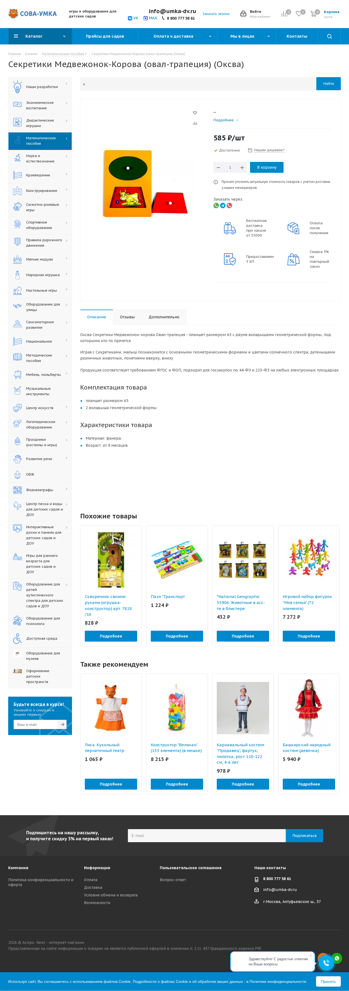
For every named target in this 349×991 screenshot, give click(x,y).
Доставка (93, 887)
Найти (328, 83)
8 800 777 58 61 (181, 18)
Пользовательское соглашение (191, 867)
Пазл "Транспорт (168, 596)
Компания (18, 867)
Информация (97, 867)
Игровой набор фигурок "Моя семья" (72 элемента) (307, 602)
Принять (328, 981)
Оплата (90, 879)
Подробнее (111, 636)
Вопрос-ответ (173, 879)
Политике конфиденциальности (277, 981)
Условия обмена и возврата (111, 895)
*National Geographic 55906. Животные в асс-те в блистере (241, 602)
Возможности (97, 902)
